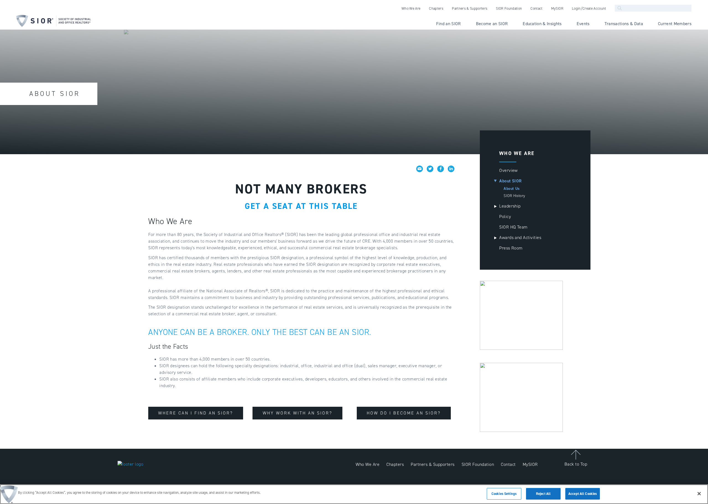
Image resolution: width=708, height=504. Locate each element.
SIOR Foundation (478, 464)
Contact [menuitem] (536, 8)
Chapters (395, 464)
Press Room (511, 248)
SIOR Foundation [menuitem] (509, 8)
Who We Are (367, 464)
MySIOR (530, 464)
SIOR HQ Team (513, 227)
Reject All (543, 493)
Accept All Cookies (582, 493)
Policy (505, 216)
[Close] (699, 493)
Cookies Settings (504, 493)
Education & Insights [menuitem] (542, 24)
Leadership (510, 206)
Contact (508, 464)
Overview (508, 170)
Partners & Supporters (432, 464)
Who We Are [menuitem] (411, 8)
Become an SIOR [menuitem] (492, 24)
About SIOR (510, 181)
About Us (512, 188)
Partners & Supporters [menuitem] (469, 8)
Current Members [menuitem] (674, 24)
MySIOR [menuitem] (557, 8)
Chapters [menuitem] (436, 8)
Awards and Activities (520, 237)
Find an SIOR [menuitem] (448, 24)
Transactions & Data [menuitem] (624, 24)
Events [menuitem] (583, 24)
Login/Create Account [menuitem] (589, 8)
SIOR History (514, 195)
